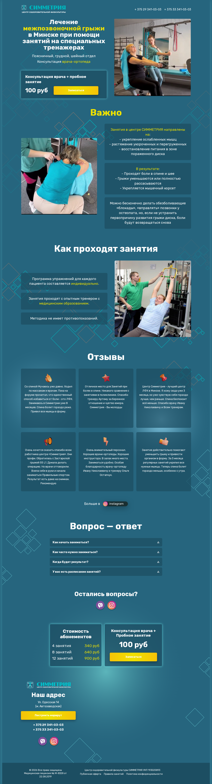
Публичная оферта (90, 774)
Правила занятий (114, 774)
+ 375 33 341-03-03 (177, 9)
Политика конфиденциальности (144, 774)
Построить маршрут (48, 715)
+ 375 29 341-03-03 (148, 9)
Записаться (76, 90)
